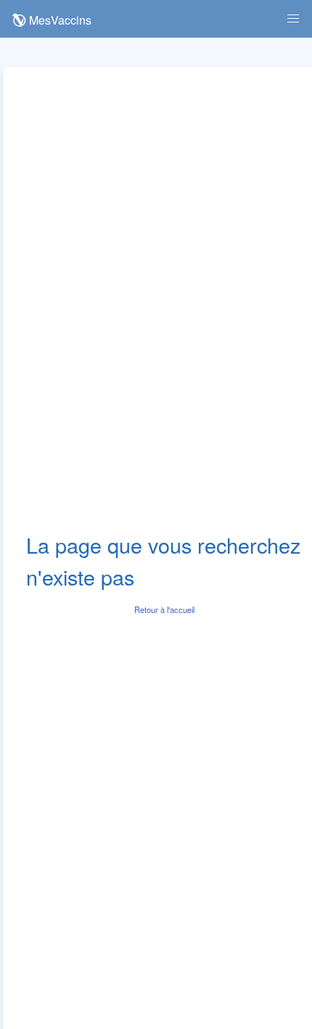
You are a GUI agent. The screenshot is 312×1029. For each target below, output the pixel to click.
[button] (293, 19)
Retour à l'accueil (164, 609)
